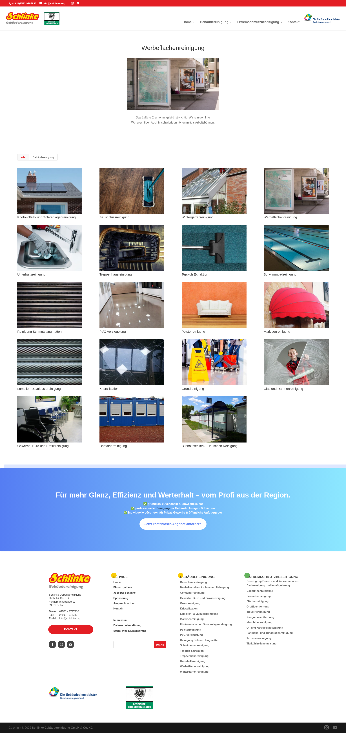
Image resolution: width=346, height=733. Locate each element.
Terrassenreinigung (259, 638)
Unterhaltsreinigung (31, 274)
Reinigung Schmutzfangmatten (39, 331)
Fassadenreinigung (259, 596)
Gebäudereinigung (214, 22)
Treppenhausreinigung (115, 274)
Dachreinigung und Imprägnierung (268, 585)
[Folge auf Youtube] (70, 644)
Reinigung (163, 508)
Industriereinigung (258, 611)
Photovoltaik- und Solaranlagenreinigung (46, 217)
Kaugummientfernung (260, 617)
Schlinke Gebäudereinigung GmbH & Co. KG (62, 727)
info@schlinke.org (69, 618)
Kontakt (293, 22)
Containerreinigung (113, 446)
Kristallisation (109, 389)
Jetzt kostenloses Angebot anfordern (173, 524)
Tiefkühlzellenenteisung (261, 643)
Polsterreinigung (193, 331)
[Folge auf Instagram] (61, 644)
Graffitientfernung (258, 606)
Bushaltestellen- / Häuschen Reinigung (210, 446)
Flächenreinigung (258, 601)
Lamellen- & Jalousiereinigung (39, 389)
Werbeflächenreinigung (280, 217)
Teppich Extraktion (195, 274)
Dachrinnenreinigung (260, 590)
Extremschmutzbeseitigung (258, 22)
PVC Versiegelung (112, 331)
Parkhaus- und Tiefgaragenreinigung (270, 632)
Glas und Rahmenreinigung (283, 389)
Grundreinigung (193, 389)
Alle (23, 157)
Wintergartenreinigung (198, 217)
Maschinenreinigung (259, 622)
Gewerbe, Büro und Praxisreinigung (43, 446)
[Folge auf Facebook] (52, 644)
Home (187, 22)
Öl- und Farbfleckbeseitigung (265, 627)
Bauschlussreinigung (114, 217)
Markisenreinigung (277, 331)
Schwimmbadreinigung (280, 274)
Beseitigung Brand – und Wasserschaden (272, 581)
